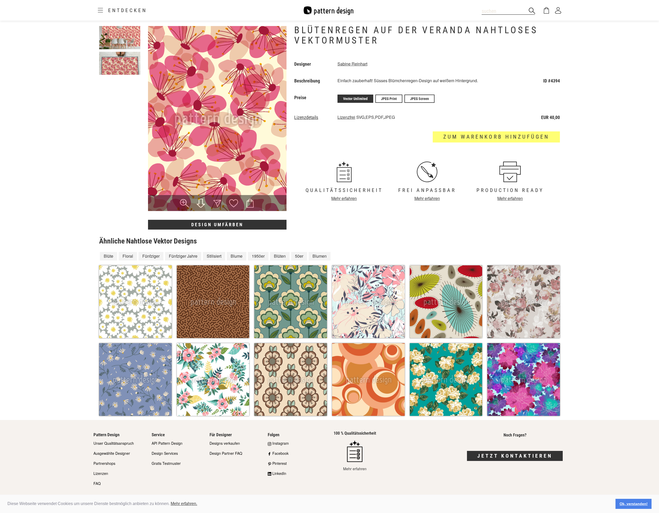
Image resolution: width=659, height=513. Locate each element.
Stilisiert (214, 256)
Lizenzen (100, 473)
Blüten (280, 256)
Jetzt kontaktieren (514, 456)
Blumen (320, 256)
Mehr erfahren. (184, 503)
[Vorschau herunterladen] (200, 203)
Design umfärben (217, 224)
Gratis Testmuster (166, 463)
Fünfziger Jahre (183, 256)
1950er (258, 256)
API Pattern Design (167, 443)
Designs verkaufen (225, 443)
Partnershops (104, 463)
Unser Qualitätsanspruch (113, 443)
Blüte (108, 256)
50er (299, 256)
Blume (236, 256)
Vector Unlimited (355, 99)
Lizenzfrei (346, 117)
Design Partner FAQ (226, 453)
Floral (128, 256)
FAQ (97, 483)
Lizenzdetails (306, 117)
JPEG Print (389, 99)
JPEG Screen (419, 99)
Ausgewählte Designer (111, 453)
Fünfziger (151, 256)
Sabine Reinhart (352, 64)
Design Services (165, 453)
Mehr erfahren (344, 198)
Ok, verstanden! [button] (634, 504)
